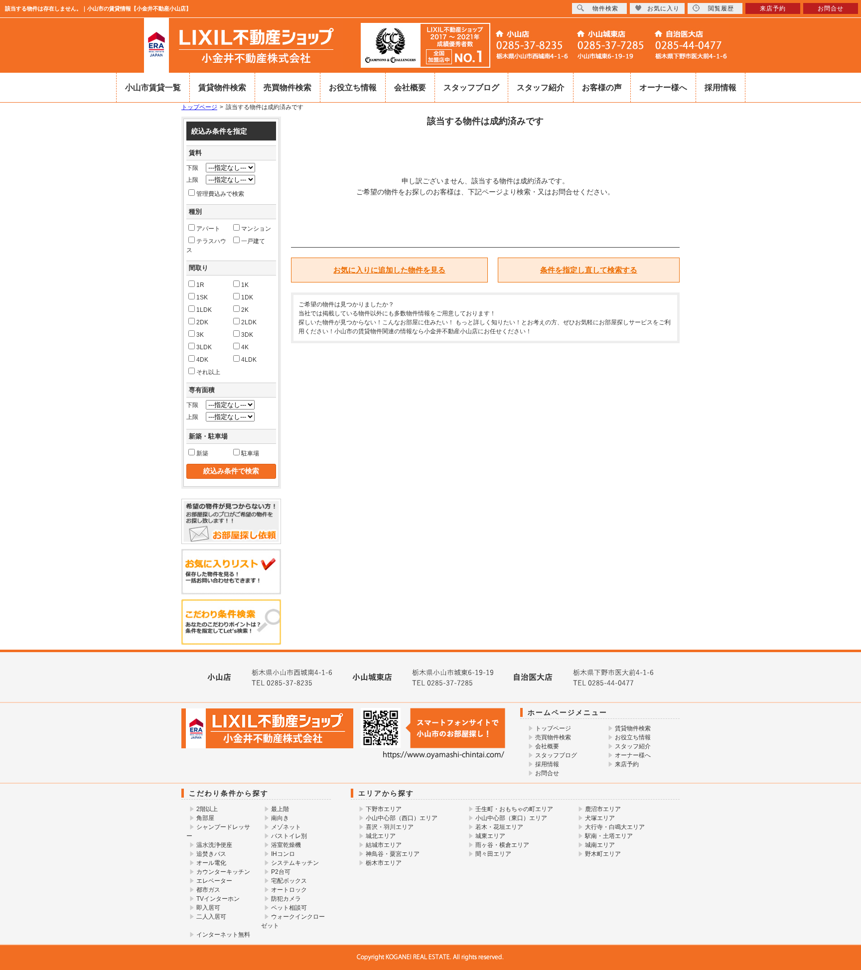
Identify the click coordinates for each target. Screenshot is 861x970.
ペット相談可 (289, 907)
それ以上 (208, 372)
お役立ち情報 (353, 87)
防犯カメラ (286, 898)
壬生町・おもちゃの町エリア (514, 809)
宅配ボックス (289, 880)
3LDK (204, 347)
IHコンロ (283, 853)
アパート (208, 228)
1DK (247, 297)
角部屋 (205, 818)
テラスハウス (206, 246)
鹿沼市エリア (603, 809)
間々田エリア (493, 853)
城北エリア (381, 835)
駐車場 (250, 453)
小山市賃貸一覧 (153, 87)
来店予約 (627, 764)
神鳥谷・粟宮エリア (393, 853)
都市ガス (208, 889)
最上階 (280, 809)
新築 (202, 453)
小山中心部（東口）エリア (511, 818)
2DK (202, 322)
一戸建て (253, 241)
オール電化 (211, 862)
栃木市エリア (384, 862)
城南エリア (600, 844)
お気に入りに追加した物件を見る (389, 270)
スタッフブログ (471, 87)
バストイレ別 (289, 835)
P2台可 (280, 871)
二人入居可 (211, 916)
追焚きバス (211, 853)
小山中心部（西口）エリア (401, 818)
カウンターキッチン (223, 871)
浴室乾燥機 (286, 844)
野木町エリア (603, 853)
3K (200, 334)
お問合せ (547, 773)
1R (200, 284)
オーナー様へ (663, 87)
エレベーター (214, 880)
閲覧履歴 (721, 8)
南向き (280, 818)
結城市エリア (384, 844)
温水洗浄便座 (214, 844)
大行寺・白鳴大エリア (615, 827)
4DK (202, 359)
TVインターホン (218, 898)
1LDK (204, 309)
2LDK (249, 322)
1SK (202, 297)
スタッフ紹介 (541, 87)
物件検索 (605, 8)
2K (245, 309)
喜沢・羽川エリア (390, 827)
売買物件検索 (287, 87)
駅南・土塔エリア (609, 835)
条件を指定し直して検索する (588, 270)
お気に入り (663, 8)
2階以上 (207, 809)
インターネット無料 (223, 934)
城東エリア (490, 835)
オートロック (289, 889)
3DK (247, 334)
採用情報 (720, 87)
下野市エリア (384, 809)
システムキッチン (295, 862)
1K (245, 284)
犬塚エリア (600, 818)
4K (245, 347)
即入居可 (208, 907)
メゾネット (286, 827)
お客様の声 (602, 87)
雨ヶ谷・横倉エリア (502, 844)
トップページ (199, 107)
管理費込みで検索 (220, 193)
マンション (256, 228)
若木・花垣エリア (499, 827)
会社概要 (410, 87)
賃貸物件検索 (222, 87)
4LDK (249, 359)
